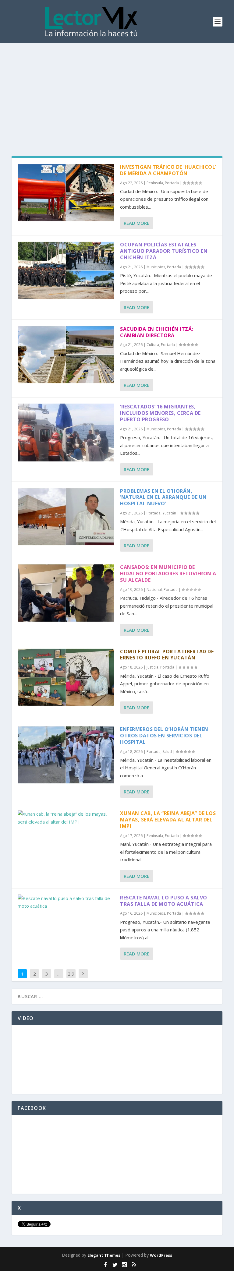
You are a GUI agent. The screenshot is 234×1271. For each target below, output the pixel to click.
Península (155, 182)
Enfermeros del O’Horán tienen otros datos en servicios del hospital (164, 735)
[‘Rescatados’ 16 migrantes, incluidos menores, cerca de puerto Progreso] (66, 432)
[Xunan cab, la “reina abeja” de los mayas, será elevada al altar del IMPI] (66, 818)
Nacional (154, 589)
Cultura (153, 344)
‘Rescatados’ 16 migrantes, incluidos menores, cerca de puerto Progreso (160, 413)
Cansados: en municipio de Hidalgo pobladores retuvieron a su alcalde (168, 573)
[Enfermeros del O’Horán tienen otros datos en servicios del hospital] (66, 755)
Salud (167, 751)
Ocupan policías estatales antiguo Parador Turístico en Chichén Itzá (163, 251)
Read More (136, 223)
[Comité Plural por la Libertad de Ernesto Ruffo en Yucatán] (66, 677)
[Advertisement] (117, 89)
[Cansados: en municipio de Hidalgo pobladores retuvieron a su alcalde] (66, 593)
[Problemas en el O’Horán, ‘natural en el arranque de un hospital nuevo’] (66, 516)
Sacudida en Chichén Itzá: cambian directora (156, 332)
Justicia (152, 667)
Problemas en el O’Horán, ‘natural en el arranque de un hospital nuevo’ (163, 497)
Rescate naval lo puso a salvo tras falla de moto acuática (163, 900)
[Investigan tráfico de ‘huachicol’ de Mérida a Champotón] (66, 192)
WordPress (161, 1255)
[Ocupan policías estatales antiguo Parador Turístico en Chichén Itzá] (66, 270)
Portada (172, 182)
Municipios (156, 267)
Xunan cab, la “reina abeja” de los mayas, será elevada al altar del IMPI (168, 819)
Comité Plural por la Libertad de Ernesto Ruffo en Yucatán (167, 654)
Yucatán (169, 513)
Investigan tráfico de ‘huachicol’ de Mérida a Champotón (168, 170)
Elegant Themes (103, 1255)
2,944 (71, 978)
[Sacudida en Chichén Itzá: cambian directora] (66, 354)
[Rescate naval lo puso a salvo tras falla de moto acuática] (66, 902)
